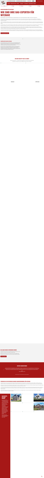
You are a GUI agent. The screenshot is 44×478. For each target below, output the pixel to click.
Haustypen (17, 3)
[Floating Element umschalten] (42, 476)
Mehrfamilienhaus (30, 3)
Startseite (9, 3)
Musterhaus (21, 3)
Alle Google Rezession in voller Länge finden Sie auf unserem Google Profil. (22, 374)
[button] (3, 369)
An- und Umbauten (26, 3)
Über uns (34, 3)
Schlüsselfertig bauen (13, 3)
